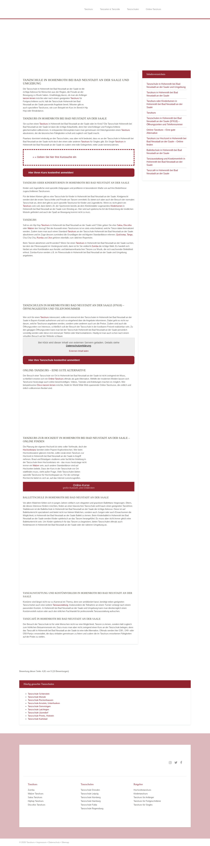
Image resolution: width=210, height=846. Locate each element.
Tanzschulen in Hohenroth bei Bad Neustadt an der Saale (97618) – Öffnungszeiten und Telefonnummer (165, 121)
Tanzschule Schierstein (38, 694)
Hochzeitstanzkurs (142, 790)
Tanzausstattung (60, 605)
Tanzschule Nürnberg (91, 797)
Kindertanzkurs (141, 793)
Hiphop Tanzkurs (36, 801)
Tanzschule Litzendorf (38, 712)
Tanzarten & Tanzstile (110, 9)
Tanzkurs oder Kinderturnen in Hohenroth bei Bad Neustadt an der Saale (164, 104)
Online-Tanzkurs (153, 9)
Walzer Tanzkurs (35, 793)
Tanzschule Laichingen (38, 709)
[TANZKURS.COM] (56, 762)
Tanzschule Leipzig (89, 793)
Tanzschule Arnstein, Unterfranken (44, 703)
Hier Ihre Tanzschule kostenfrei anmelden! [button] (54, 360)
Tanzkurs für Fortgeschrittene (147, 801)
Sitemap (65, 842)
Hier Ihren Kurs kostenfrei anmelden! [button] (51, 172)
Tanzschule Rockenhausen (40, 700)
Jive (50, 237)
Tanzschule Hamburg (91, 801)
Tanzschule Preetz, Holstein (41, 716)
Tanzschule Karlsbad (37, 719)
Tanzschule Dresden (90, 790)
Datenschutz (54, 842)
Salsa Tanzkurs (35, 797)
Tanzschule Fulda (89, 805)
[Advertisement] (105, 46)
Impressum (41, 842)
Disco (39, 385)
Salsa (119, 225)
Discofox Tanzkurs (36, 805)
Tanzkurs (88, 9)
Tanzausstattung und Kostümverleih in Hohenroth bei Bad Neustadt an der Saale (166, 161)
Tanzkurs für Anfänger (144, 797)
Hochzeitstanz (30, 450)
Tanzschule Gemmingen (39, 706)
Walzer (31, 228)
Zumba (95, 246)
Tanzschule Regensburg (92, 808)
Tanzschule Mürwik (37, 697)
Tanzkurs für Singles (143, 805)
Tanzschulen (133, 9)
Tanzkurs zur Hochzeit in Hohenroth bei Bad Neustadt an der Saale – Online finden (166, 141)
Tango (129, 234)
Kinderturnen (117, 206)
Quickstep (121, 234)
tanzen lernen (29, 98)
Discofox (127, 225)
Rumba (40, 237)
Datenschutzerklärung (78, 345)
